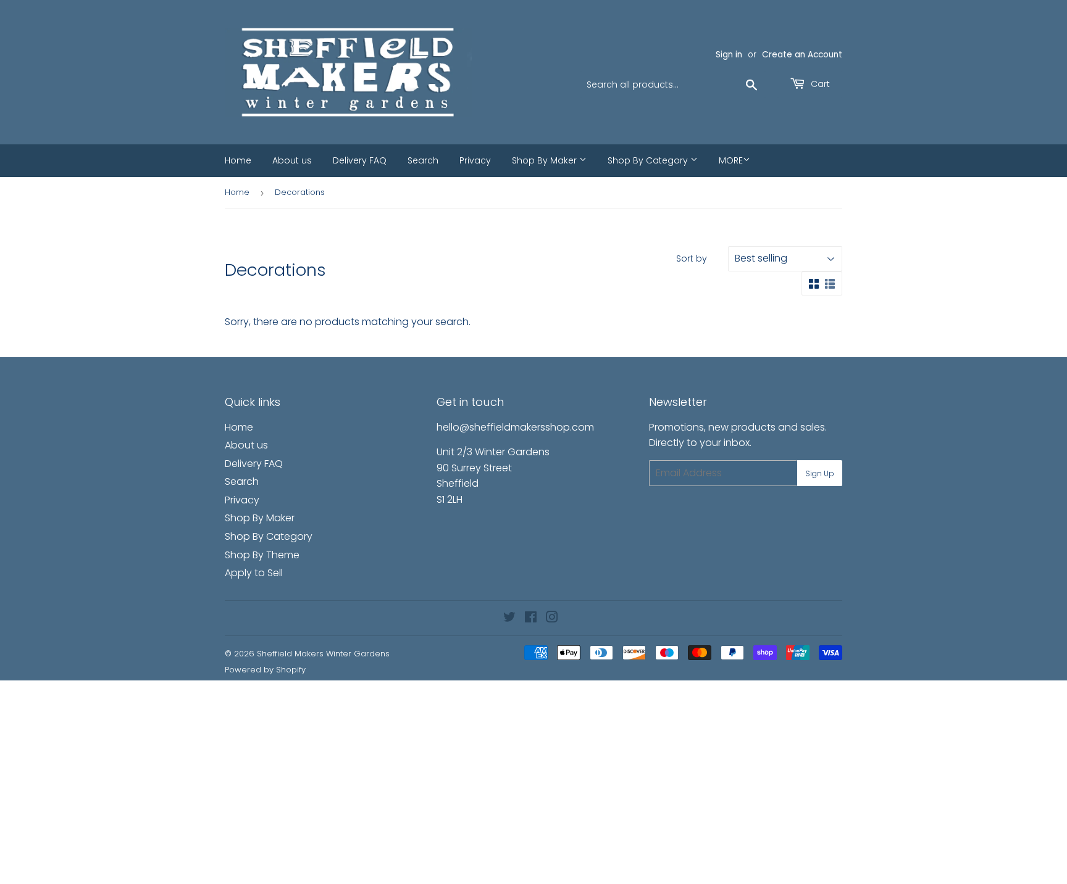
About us (292, 160)
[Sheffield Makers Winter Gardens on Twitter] (509, 618)
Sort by (691, 258)
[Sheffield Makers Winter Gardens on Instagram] (552, 618)
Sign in (729, 54)
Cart (819, 84)
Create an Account (802, 54)
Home (238, 160)
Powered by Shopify (265, 669)
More (731, 160)
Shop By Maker (545, 160)
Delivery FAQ (360, 160)
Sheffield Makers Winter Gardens (323, 653)
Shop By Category (649, 160)
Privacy (475, 160)
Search (423, 160)
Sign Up (819, 473)
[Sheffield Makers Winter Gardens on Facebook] (530, 618)
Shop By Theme (262, 555)
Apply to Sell (254, 573)
